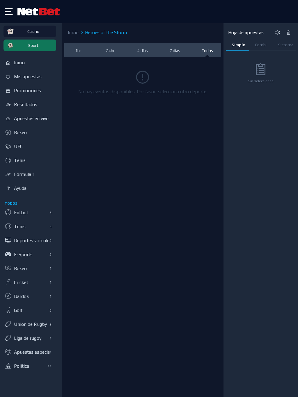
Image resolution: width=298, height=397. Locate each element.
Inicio (73, 32)
